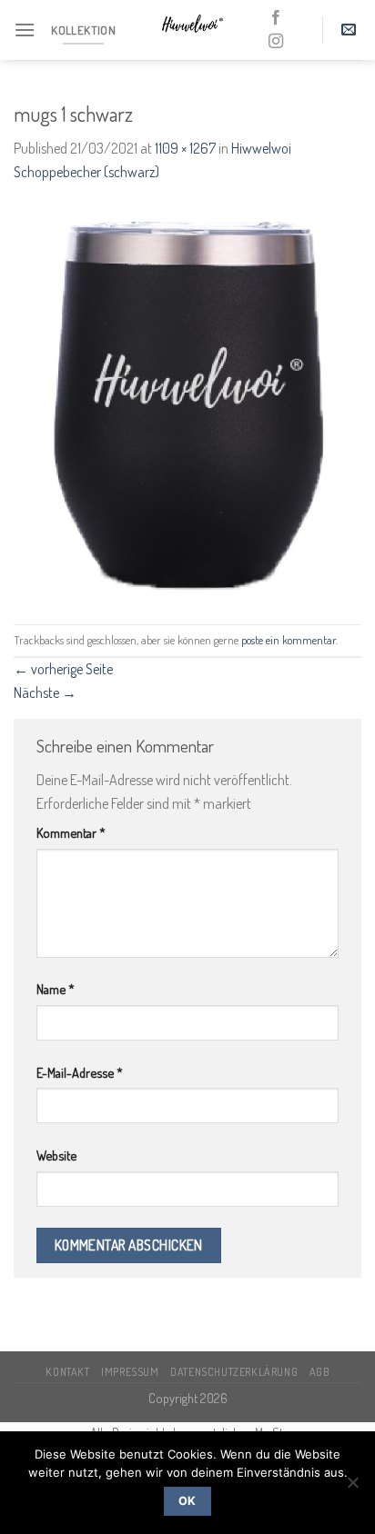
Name (55, 989)
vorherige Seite (63, 669)
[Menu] (24, 29)
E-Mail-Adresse (79, 1072)
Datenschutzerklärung (234, 1371)
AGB (319, 1371)
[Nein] (352, 1487)
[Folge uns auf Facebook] (276, 18)
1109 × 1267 (185, 148)
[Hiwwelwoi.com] (191, 30)
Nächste (45, 692)
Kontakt (67, 1371)
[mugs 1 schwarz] (187, 402)
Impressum (130, 1371)
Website (56, 1155)
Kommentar (71, 832)
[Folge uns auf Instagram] (276, 42)
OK (187, 1501)
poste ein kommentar (288, 640)
